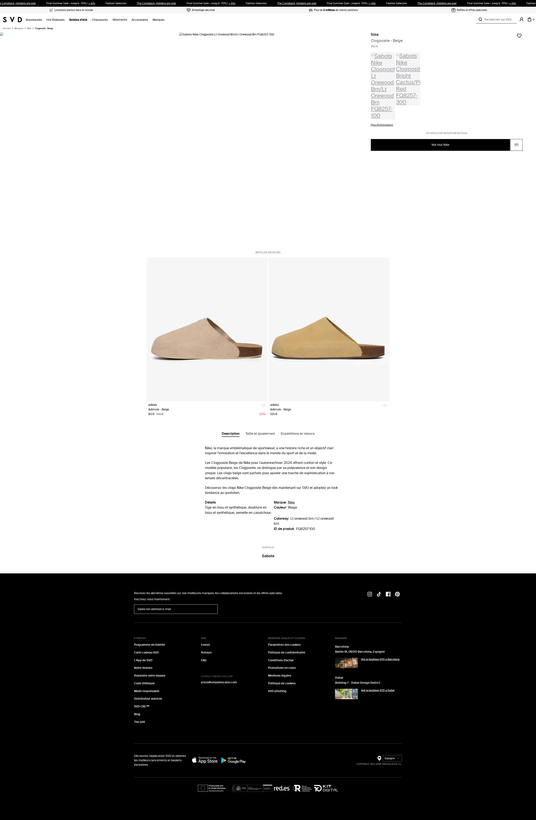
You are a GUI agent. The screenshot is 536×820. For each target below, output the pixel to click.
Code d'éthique (144, 683)
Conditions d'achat (281, 660)
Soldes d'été (78, 20)
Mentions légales (279, 675)
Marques (158, 20)
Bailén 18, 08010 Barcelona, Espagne (360, 651)
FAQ (203, 660)
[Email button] (516, 145)
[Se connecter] (521, 19)
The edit (139, 722)
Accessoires (140, 20)
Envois (205, 645)
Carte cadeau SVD (146, 652)
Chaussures (100, 20)
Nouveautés (34, 20)
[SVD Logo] (12, 19)
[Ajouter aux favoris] (519, 35)
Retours (206, 652)
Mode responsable (146, 691)
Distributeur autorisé (148, 698)
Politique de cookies (282, 683)
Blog (137, 714)
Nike (29, 28)
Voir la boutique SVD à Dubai (377, 690)
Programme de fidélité (149, 645)
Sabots (268, 556)
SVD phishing (277, 691)
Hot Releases (55, 20)
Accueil (7, 28)
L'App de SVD (143, 660)
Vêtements (119, 20)
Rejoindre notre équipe (149, 675)
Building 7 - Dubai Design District (357, 683)
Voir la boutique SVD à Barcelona (380, 659)
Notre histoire (143, 668)
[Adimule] (207, 329)
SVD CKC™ (141, 706)
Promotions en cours (282, 668)
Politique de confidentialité (286, 652)
